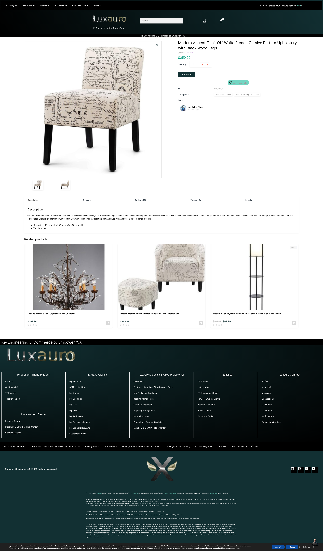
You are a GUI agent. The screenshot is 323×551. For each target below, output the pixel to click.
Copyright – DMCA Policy (178, 446)
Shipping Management (144, 410)
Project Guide (204, 410)
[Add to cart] (108, 323)
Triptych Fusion (12, 399)
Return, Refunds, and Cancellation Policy (141, 446)
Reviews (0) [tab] (140, 200)
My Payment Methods (79, 422)
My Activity (267, 387)
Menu (96, 6)
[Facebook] (301, 470)
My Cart (73, 404)
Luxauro (43, 6)
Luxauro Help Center (33, 414)
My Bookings (75, 399)
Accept (278, 547)
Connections (268, 399)
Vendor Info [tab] (196, 200)
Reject (292, 547)
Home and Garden (223, 94)
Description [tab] (33, 200)
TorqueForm (27, 6)
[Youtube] (315, 470)
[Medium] (308, 470)
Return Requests (141, 416)
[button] (157, 45)
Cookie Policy (110, 446)
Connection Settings (271, 422)
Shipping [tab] (87, 200)
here (299, 5)
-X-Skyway (9, 6)
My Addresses (76, 416)
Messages (266, 393)
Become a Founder (206, 404)
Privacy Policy (92, 446)
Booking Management (143, 399)
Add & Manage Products (145, 393)
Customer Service (77, 433)
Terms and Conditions (14, 446)
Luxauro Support (13, 421)
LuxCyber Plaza (191, 53)
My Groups (267, 410)
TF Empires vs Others (208, 393)
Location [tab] (249, 200)
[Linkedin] (294, 470)
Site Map (223, 446)
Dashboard (138, 381)
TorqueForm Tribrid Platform (33, 374)
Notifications (268, 416)
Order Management (142, 404)
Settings (306, 547)
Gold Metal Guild (79, 6)
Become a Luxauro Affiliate (245, 446)
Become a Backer (206, 416)
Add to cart (186, 74)
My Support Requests (79, 428)
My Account (75, 381)
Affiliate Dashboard (78, 387)
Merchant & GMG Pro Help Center (21, 427)
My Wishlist (74, 410)
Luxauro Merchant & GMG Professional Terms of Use (55, 446)
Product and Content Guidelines (148, 422)
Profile (265, 381)
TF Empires (59, 6)
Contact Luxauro (13, 432)
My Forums (267, 404)
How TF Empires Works (209, 399)
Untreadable (203, 387)
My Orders (74, 393)
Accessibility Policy (204, 446)
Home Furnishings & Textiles (247, 94)
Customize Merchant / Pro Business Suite (153, 387)
